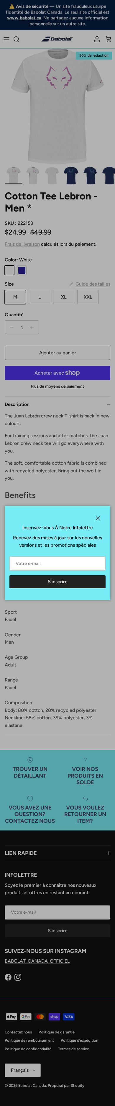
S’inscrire (58, 581)
